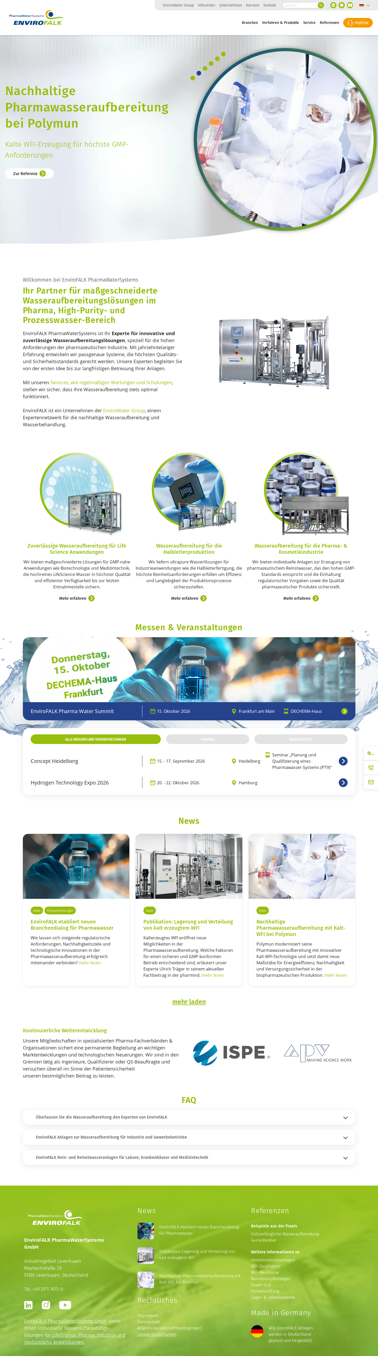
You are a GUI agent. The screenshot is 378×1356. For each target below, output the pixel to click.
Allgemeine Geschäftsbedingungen (169, 1328)
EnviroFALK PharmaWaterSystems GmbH (65, 1321)
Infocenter (206, 5)
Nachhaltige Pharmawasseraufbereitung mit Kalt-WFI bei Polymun (199, 1279)
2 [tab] (199, 73)
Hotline (361, 22)
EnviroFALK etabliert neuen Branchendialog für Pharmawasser (72, 924)
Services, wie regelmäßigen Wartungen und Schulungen (111, 382)
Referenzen (329, 22)
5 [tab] (217, 59)
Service (309, 22)
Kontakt (269, 5)
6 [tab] (223, 54)
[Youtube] (350, 5)
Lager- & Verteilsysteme (273, 1297)
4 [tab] (211, 63)
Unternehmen (230, 5)
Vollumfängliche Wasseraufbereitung (285, 1234)
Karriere (252, 5)
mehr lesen (90, 963)
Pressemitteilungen (60, 910)
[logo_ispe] (231, 1053)
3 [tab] (205, 68)
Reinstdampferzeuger (270, 1279)
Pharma (208, 739)
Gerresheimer (263, 1240)
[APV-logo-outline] (316, 1053)
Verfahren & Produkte (280, 22)
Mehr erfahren (72, 598)
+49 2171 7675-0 (47, 1289)
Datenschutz (148, 1322)
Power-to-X (261, 1285)
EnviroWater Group (178, 5)
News (37, 910)
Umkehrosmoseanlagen (273, 1260)
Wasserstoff (301, 739)
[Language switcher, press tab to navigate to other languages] (364, 5)
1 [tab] (192, 78)
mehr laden (189, 1001)
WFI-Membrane (265, 1272)
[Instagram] (342, 5)
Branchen (250, 22)
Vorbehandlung (265, 1291)
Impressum (147, 1316)
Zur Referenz (25, 171)
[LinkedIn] (333, 5)
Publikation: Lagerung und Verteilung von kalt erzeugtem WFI (188, 924)
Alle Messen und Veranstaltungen (95, 739)
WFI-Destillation (265, 1266)
